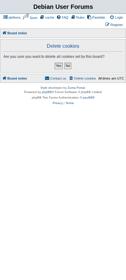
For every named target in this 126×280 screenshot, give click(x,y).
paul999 (88, 90)
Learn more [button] (92, 253)
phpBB (47, 85)
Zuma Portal (76, 80)
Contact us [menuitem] (58, 71)
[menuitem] (11, 17)
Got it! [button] (34, 269)
